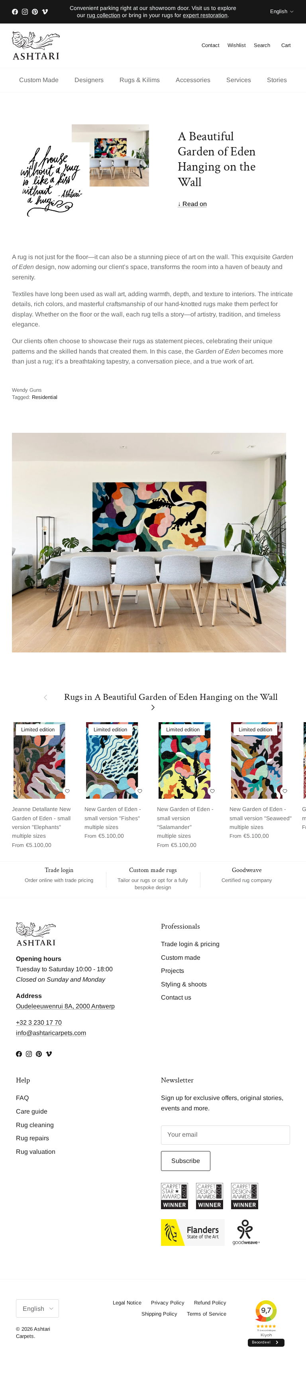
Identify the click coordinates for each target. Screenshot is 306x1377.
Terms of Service (206, 1314)
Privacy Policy (167, 1303)
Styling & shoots (184, 984)
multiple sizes (41, 827)
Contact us (176, 997)
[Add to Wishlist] (67, 791)
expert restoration (205, 15)
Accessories (193, 80)
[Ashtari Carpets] (36, 45)
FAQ (22, 1097)
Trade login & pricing (190, 944)
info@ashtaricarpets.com (51, 1032)
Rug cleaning (35, 1125)
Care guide (31, 1111)
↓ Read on (192, 203)
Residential (44, 397)
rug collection (103, 15)
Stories (277, 80)
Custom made (180, 957)
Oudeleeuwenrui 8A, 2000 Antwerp (65, 1006)
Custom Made (39, 80)
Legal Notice (127, 1303)
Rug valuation (35, 1151)
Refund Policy (210, 1303)
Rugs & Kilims (140, 80)
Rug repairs (32, 1138)
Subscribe (185, 1160)
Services (238, 80)
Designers (89, 80)
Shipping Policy (159, 1314)
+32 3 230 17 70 (39, 1022)
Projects (172, 970)
